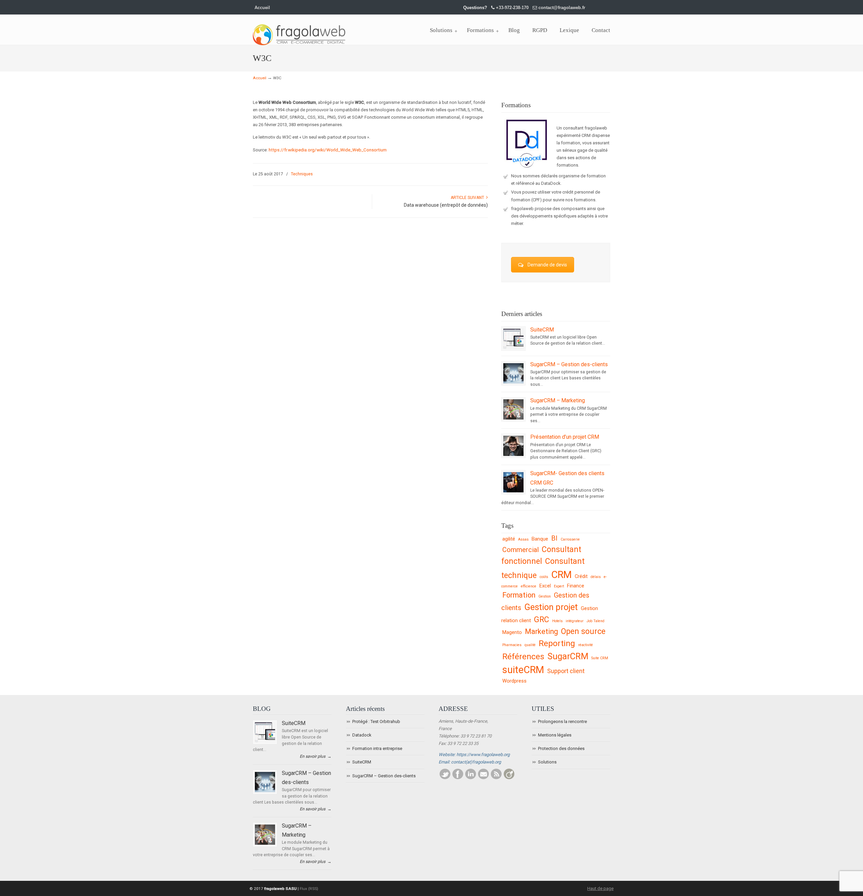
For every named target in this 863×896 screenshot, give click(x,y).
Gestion (544, 596)
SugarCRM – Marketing (557, 400)
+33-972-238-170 (512, 7)
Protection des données (561, 748)
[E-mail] (483, 777)
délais (596, 577)
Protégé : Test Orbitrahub (376, 721)
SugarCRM (567, 656)
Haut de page (600, 888)
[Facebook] (457, 777)
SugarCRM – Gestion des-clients (569, 364)
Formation (518, 595)
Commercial (520, 550)
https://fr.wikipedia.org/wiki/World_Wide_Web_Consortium (328, 149)
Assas (523, 539)
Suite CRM (599, 658)
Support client (566, 671)
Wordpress (514, 681)
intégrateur (575, 621)
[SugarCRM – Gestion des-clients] (513, 382)
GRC (541, 619)
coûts (544, 577)
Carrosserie (570, 539)
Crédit (581, 576)
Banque (540, 539)
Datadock (361, 735)
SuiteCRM (542, 329)
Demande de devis (547, 264)
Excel (545, 586)
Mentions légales (554, 735)
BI (554, 538)
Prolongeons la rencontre (562, 721)
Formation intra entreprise (377, 748)
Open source (583, 631)
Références (523, 656)
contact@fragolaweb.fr (561, 7)
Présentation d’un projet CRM (564, 437)
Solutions (547, 761)
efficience (528, 586)
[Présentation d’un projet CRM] (513, 454)
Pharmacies (512, 645)
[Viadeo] (509, 777)
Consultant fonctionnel (541, 555)
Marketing (541, 631)
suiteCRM (523, 669)
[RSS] (496, 777)
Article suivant (468, 197)
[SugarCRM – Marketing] (513, 418)
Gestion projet (551, 607)
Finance (575, 586)
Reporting (557, 643)
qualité (530, 645)
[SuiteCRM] (513, 347)
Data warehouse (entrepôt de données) (446, 205)
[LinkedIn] (470, 777)
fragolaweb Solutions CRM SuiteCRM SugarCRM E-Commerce (299, 31)
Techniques (302, 174)
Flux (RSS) (309, 888)
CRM (561, 574)
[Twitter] (445, 777)
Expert (559, 586)
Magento (512, 632)
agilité (508, 539)
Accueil (262, 7)
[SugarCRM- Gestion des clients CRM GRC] (513, 491)
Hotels (557, 621)
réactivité (585, 645)
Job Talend (595, 621)
